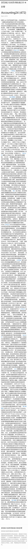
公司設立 (7, 224)
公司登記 (18, 260)
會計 (14, 191)
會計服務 (14, 500)
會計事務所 (12, 97)
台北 (15, 369)
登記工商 (16, 50)
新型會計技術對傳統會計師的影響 (13, 4)
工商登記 (12, 71)
